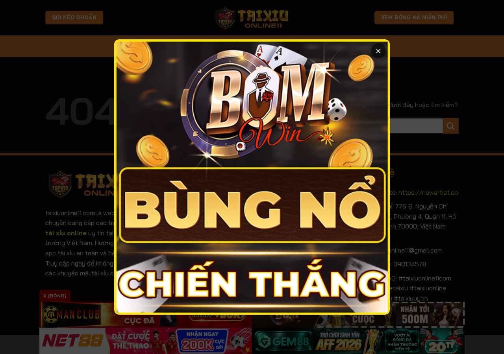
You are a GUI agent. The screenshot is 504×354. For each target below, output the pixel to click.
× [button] (378, 50)
